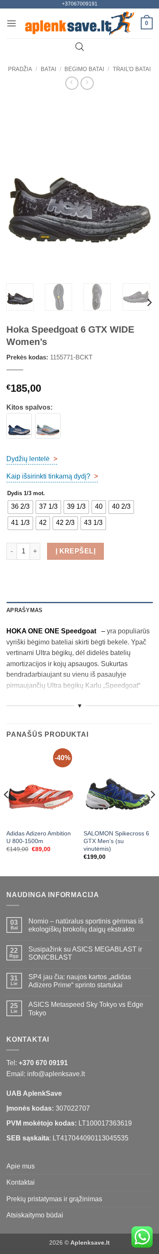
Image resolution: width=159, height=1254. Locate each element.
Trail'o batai (132, 69)
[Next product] (71, 83)
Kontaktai (20, 1182)
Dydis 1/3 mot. (26, 493)
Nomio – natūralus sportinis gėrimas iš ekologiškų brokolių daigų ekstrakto (85, 925)
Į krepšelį (76, 551)
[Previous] (20, 187)
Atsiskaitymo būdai (34, 1215)
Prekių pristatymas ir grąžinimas (54, 1199)
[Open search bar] (79, 47)
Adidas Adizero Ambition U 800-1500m (38, 837)
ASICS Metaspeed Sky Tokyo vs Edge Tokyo (85, 1008)
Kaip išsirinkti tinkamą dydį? (52, 476)
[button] (11, 23)
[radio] (20, 507)
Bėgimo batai (84, 69)
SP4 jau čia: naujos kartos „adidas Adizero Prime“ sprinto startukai (79, 981)
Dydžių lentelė (31, 458)
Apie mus (20, 1166)
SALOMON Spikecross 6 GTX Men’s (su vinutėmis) (116, 841)
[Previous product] (87, 83)
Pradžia (20, 69)
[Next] (139, 187)
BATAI (48, 69)
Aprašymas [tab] (24, 610)
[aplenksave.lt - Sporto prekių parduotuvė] (79, 23)
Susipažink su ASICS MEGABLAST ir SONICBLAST (85, 953)
